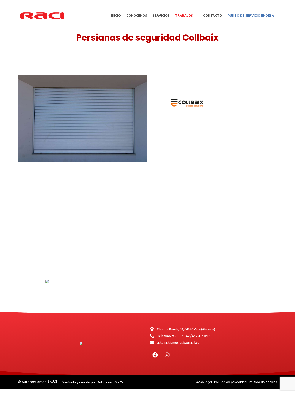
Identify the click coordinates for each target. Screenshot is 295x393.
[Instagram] (167, 355)
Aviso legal (204, 382)
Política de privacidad (230, 382)
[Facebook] (155, 355)
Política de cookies (263, 382)
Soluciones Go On (110, 382)
